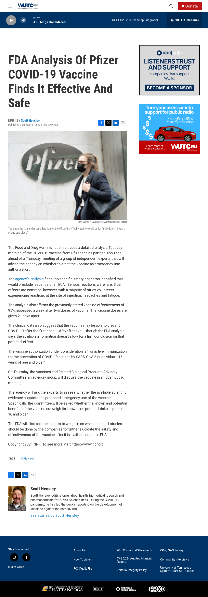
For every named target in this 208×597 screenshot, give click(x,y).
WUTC (20, 567)
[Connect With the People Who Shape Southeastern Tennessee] (169, 70)
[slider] (29, 20)
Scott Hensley (30, 120)
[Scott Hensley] (17, 498)
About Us (80, 550)
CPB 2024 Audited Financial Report (134, 560)
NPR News (28, 458)
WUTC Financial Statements (135, 550)
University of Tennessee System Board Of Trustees (177, 569)
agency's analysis (29, 279)
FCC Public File (83, 568)
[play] (11, 20)
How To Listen (83, 559)
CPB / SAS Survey (171, 550)
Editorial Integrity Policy (132, 570)
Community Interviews (174, 559)
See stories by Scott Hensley (54, 515)
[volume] (23, 20)
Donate (191, 6)
